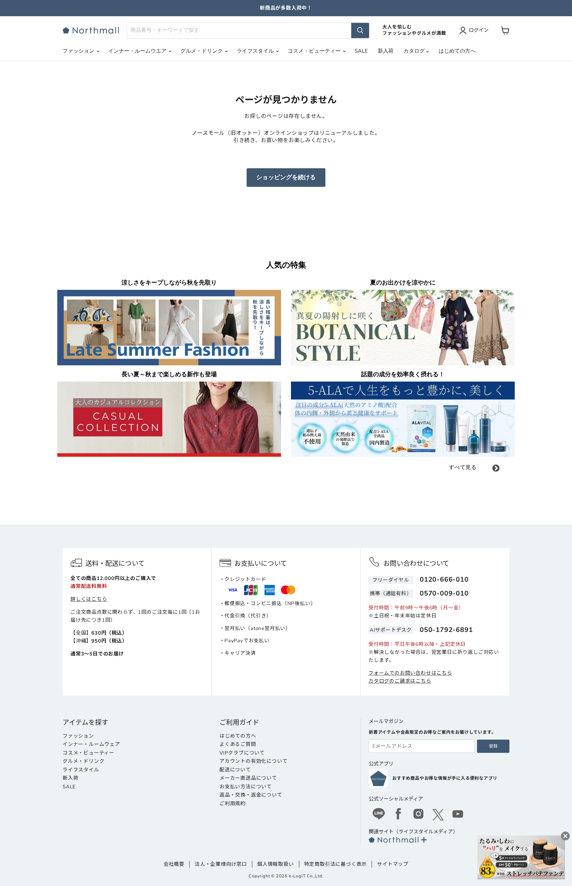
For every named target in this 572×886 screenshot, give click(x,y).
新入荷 (386, 51)
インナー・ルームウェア (91, 744)
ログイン (479, 30)
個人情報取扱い (275, 864)
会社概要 (174, 864)
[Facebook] (398, 815)
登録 (493, 746)
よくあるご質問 (237, 744)
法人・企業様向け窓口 (221, 864)
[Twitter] (438, 815)
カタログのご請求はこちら (399, 681)
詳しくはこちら (89, 599)
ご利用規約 (232, 803)
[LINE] (379, 815)
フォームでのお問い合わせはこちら (410, 673)
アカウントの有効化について (253, 761)
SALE (361, 51)
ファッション (79, 51)
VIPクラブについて (242, 753)
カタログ (415, 51)
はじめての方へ (457, 51)
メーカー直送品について (248, 778)
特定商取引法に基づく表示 (335, 864)
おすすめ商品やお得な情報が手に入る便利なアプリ (444, 778)
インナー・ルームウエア (138, 51)
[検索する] (360, 30)
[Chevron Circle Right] (496, 469)
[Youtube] (458, 815)
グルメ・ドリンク (202, 51)
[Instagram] (418, 815)
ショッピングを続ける (286, 177)
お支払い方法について (245, 786)
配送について (235, 769)
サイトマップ (392, 864)
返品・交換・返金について (250, 795)
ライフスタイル (256, 51)
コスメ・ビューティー (315, 51)
